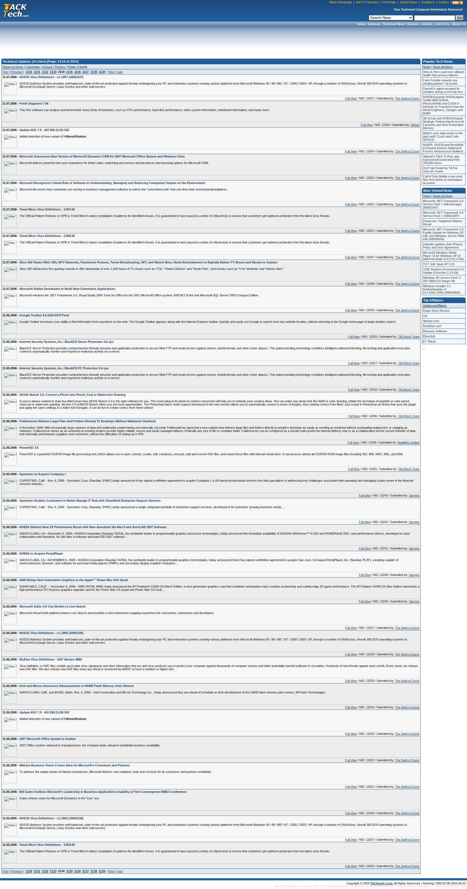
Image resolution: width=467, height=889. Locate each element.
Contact (444, 2)
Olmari (415, 124)
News (427, 66)
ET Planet (429, 341)
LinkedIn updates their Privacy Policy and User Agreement (443, 246)
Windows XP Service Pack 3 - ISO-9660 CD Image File (442, 279)
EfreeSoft (429, 336)
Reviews (413, 24)
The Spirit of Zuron (407, 98)
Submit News (408, 2)
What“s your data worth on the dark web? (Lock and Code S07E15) (443, 136)
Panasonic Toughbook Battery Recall (442, 222)
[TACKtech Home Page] (16, 11)
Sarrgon (414, 495)
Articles (427, 24)
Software (374, 24)
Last (120, 71)
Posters (60, 66)
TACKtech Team (408, 336)
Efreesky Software (435, 331)
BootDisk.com (432, 326)
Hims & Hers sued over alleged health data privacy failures (443, 73)
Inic (425, 315)
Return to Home (12, 66)
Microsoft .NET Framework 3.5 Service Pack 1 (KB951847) (443, 214)
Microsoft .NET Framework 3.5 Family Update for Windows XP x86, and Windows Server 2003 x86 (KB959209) (443, 234)
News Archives (443, 66)
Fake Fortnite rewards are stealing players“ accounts (440, 82)
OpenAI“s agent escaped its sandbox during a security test (443, 90)
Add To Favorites (367, 2)
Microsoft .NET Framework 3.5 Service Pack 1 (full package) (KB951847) (443, 204)
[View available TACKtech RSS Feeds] (457, 3)
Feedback (428, 2)
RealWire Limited (408, 442)
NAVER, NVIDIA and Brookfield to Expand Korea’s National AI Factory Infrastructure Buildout (443, 148)
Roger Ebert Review (436, 310)
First (5, 71)
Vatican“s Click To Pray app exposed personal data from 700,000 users (441, 160)
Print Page (389, 2)
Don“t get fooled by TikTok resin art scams (440, 169)
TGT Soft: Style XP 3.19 (438, 264)
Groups (47, 66)
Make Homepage (340, 2)
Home (361, 24)
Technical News (394, 24)
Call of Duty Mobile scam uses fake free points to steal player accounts (443, 179)
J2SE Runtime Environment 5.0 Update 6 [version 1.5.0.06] (443, 271)
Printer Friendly (78, 66)
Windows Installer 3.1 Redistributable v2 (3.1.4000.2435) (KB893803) (441, 289)
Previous (16, 71)
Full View (351, 98)
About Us (458, 24)
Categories (33, 66)
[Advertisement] (233, 41)
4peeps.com (431, 321)
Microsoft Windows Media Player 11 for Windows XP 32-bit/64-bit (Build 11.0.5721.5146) (443, 256)
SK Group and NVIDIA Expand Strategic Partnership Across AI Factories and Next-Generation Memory (443, 123)
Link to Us (442, 24)
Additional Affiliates (435, 305)
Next (111, 71)
